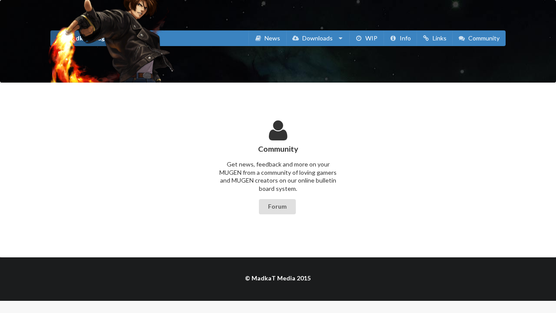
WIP (370, 38)
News (271, 38)
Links (439, 38)
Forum (277, 206)
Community (483, 38)
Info (404, 38)
